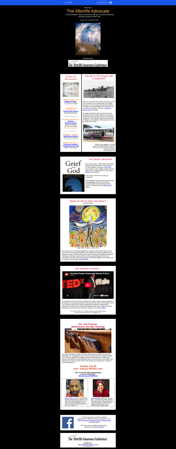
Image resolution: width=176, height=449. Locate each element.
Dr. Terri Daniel (95, 398)
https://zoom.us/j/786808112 (88, 376)
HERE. (101, 427)
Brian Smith (68, 398)
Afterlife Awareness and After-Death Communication (94, 420)
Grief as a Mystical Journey (71, 122)
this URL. (109, 167)
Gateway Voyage (71, 101)
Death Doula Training (70, 111)
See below (106, 185)
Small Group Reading (70, 136)
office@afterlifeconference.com (88, 444)
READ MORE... (84, 259)
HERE (87, 172)
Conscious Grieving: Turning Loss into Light (71, 145)
